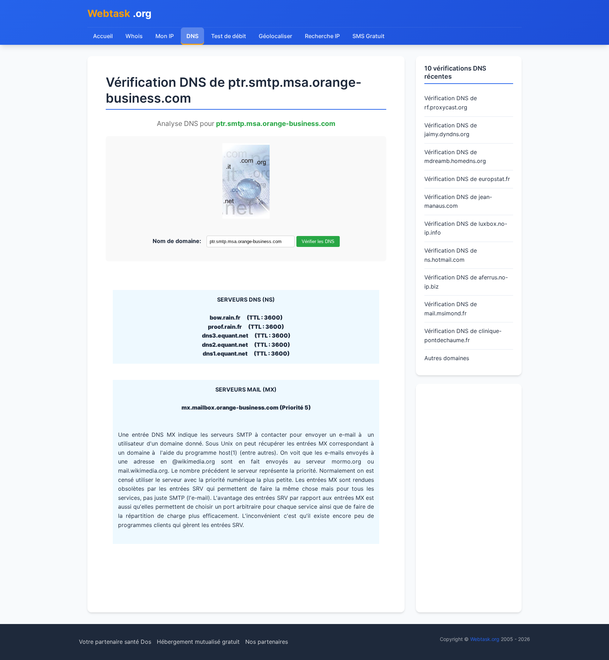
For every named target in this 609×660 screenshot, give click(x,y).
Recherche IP (322, 36)
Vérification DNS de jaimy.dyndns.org (450, 130)
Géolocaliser (275, 36)
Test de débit (228, 36)
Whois (134, 36)
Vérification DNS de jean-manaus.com (458, 201)
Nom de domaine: (177, 240)
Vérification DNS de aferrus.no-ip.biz (466, 282)
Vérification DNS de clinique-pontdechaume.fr (463, 335)
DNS (192, 36)
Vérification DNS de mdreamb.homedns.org (455, 157)
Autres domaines (446, 358)
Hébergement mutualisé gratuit (198, 641)
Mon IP (164, 36)
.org (119, 13)
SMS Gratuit (368, 36)
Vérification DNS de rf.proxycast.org (450, 103)
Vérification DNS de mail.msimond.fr (450, 309)
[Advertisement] (468, 498)
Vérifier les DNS (318, 241)
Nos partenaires (266, 641)
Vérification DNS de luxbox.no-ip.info (465, 228)
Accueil (103, 36)
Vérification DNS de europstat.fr (467, 178)
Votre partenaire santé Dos (115, 641)
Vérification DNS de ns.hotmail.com (450, 255)
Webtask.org (484, 639)
